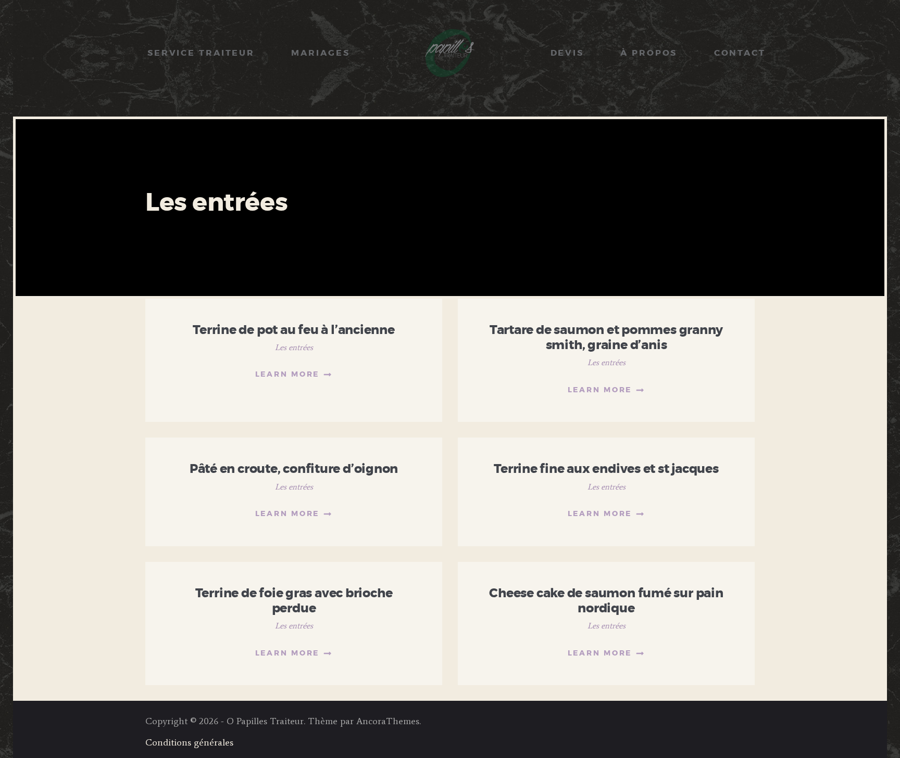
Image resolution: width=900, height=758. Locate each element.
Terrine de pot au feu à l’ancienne (294, 330)
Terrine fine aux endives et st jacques (606, 469)
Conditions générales (189, 742)
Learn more (287, 374)
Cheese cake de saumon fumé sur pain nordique (606, 601)
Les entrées (294, 347)
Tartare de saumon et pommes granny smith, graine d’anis (606, 338)
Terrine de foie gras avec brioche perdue (294, 601)
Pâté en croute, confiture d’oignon (294, 469)
